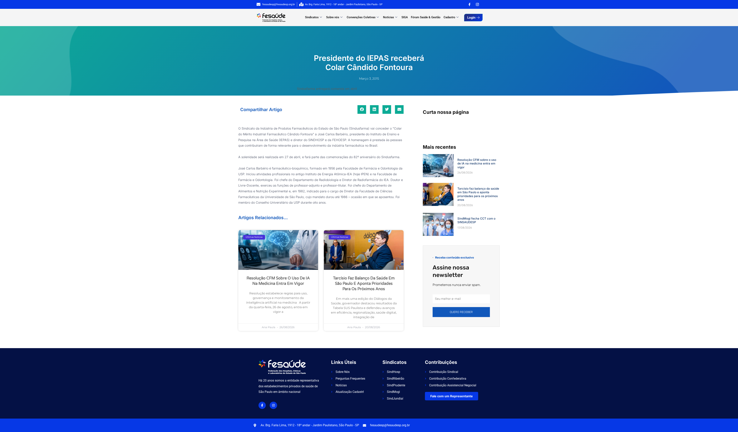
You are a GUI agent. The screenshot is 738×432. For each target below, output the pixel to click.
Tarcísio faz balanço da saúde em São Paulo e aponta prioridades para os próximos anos (364, 283)
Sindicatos (312, 17)
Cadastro (449, 17)
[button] (361, 109)
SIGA (404, 17)
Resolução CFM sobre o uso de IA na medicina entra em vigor (476, 163)
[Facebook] (469, 4)
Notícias (388, 17)
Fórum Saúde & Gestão (425, 17)
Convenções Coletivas (361, 17)
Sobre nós (332, 17)
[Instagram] (477, 4)
